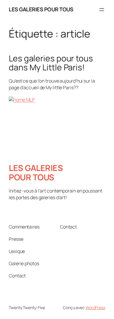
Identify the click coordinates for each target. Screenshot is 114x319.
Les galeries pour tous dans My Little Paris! (51, 63)
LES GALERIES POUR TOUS (41, 9)
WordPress (95, 307)
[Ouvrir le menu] (101, 9)
